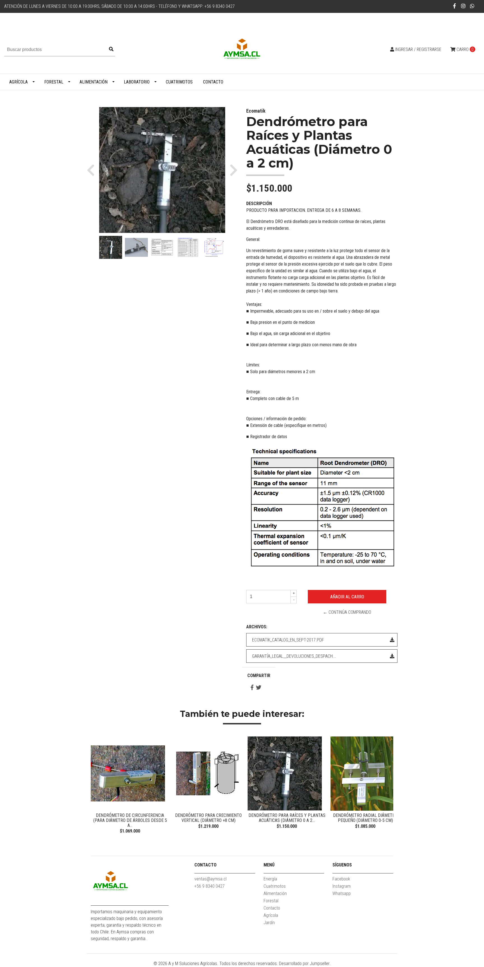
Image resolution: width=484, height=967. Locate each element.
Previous (96, 785)
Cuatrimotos (179, 82)
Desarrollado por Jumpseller (304, 963)
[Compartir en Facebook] (252, 688)
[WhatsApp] (472, 6)
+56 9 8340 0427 (209, 886)
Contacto (213, 82)
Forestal (53, 82)
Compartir (258, 675)
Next (387, 785)
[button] (93, 170)
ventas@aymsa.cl (210, 879)
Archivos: (256, 626)
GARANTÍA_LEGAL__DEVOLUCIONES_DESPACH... (294, 656)
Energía (270, 879)
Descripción (259, 203)
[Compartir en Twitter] (258, 688)
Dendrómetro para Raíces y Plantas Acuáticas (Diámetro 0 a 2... (286, 818)
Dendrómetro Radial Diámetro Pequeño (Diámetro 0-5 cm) (365, 818)
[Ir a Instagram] (463, 6)
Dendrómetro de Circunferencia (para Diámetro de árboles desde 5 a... (130, 820)
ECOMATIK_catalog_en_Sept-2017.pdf (288, 640)
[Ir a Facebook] (455, 6)
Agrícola (18, 82)
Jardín (269, 922)
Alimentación (94, 82)
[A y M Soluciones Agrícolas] (242, 49)
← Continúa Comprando (347, 612)
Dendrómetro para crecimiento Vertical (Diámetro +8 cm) (208, 818)
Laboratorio (137, 82)
